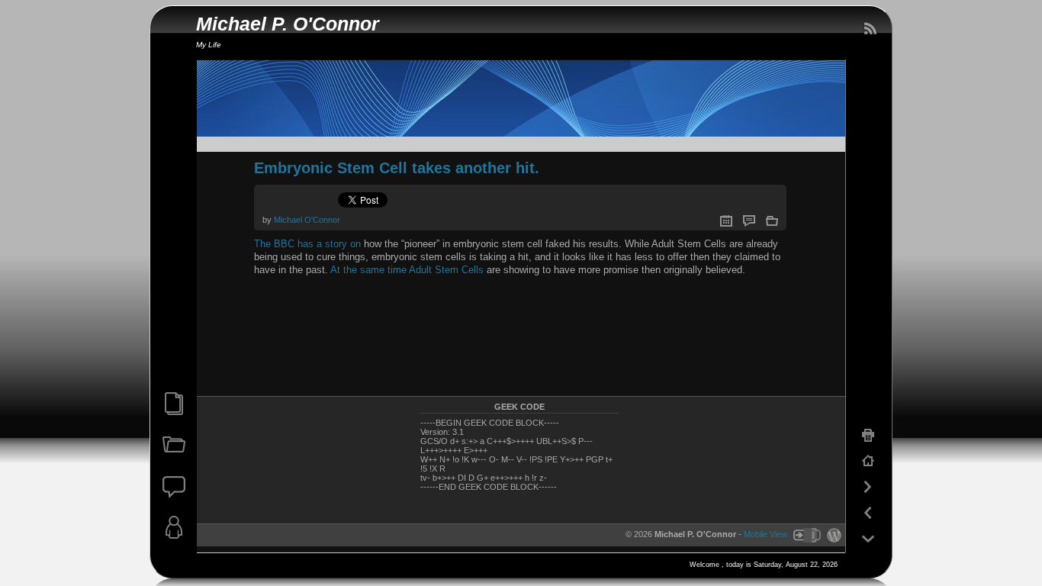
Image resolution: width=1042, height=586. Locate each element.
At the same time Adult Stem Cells (407, 269)
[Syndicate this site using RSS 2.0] (869, 29)
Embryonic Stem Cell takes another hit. (396, 167)
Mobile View (765, 534)
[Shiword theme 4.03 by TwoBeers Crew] (806, 534)
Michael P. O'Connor (287, 24)
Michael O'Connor (307, 219)
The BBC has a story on (307, 244)
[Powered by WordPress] (832, 534)
